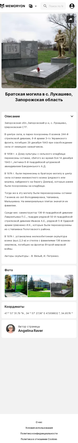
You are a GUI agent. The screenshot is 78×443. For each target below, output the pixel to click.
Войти (72, 6)
